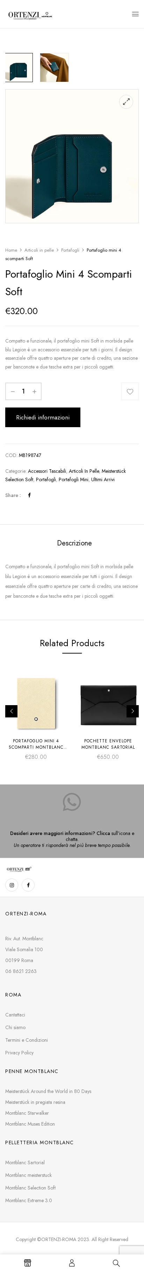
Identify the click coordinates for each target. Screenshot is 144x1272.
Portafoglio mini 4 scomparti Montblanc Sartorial (36, 747)
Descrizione (74, 543)
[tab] (74, 543)
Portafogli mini (73, 479)
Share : (13, 495)
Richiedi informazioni (43, 417)
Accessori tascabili (47, 471)
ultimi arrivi (103, 479)
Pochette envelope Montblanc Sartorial (108, 744)
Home (11, 250)
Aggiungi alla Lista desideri (130, 391)
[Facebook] (29, 495)
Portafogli (70, 250)
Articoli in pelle (39, 250)
